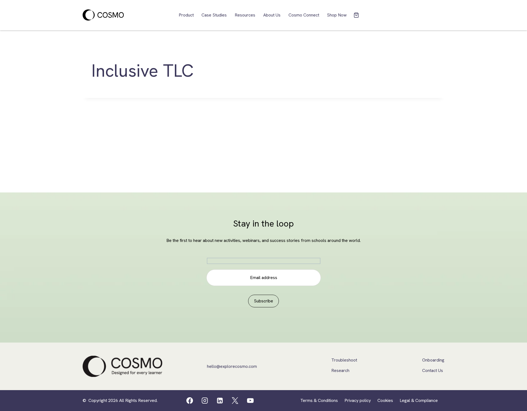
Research (340, 370)
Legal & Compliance (419, 400)
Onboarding (433, 360)
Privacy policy (357, 400)
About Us (272, 15)
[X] (235, 400)
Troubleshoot (344, 360)
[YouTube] (250, 400)
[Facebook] (189, 400)
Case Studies (214, 15)
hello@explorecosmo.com (232, 366)
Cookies (385, 400)
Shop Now (337, 15)
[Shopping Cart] (356, 15)
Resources (245, 15)
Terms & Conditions (319, 400)
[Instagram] (204, 400)
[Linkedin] (219, 400)
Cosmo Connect (303, 15)
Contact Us (432, 370)
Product (186, 15)
